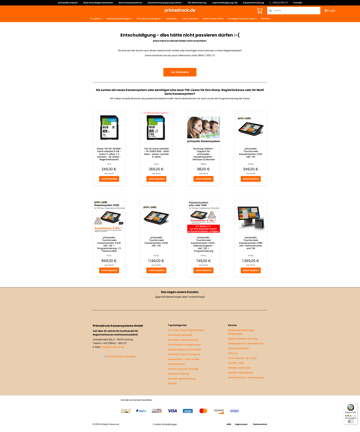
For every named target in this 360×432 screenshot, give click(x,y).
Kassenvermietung (253, 2)
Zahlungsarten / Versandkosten (246, 343)
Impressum (241, 424)
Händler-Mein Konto (239, 367)
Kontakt (297, 2)
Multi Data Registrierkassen (98, 2)
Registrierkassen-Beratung (243, 338)
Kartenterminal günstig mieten (165, 2)
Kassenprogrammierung (182, 378)
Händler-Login (236, 363)
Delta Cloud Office (213, 18)
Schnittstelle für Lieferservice (184, 344)
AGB (229, 424)
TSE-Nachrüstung (196, 2)
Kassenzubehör (176, 364)
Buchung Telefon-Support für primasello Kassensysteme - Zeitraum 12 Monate (203, 154)
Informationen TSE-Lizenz (242, 358)
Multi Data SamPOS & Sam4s (184, 354)
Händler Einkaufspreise (240, 372)
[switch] (351, 421)
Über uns (233, 353)
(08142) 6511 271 (280, 2)
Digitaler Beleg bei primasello (184, 349)
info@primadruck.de (112, 346)
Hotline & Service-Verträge (183, 368)
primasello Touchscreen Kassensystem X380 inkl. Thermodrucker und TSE (250, 243)
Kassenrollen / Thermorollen (184, 359)
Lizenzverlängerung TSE (225, 2)
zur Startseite (180, 72)
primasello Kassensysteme (183, 339)
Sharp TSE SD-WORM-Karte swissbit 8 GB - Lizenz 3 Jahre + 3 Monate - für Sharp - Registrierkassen (109, 154)
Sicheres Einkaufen (238, 348)
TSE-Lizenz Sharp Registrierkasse (186, 330)
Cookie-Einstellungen (165, 424)
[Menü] (355, 404)
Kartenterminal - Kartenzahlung (246, 377)
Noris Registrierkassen (180, 335)
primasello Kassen (68, 2)
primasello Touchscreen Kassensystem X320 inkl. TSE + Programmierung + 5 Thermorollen (109, 244)
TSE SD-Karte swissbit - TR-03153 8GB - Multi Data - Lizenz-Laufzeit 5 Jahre (156, 153)
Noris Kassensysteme (130, 2)
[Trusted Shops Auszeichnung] (120, 356)
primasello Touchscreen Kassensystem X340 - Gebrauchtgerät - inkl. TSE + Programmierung (203, 244)
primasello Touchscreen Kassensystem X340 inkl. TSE (156, 241)
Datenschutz (260, 424)
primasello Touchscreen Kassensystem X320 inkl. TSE (250, 153)
